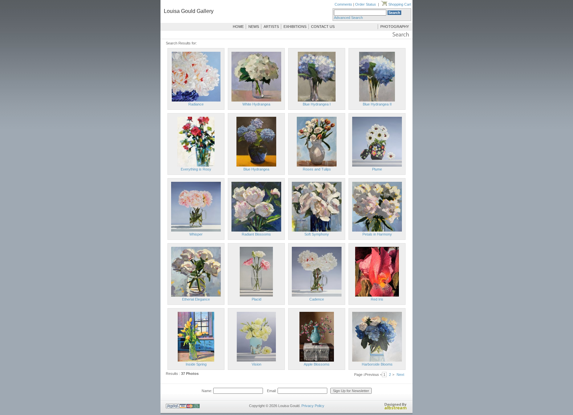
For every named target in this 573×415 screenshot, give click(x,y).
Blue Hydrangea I (317, 104)
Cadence (316, 299)
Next (400, 375)
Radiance (196, 104)
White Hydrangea (256, 104)
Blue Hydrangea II (377, 104)
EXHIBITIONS (295, 27)
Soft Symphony (316, 234)
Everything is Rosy (196, 169)
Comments (343, 4)
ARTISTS (271, 27)
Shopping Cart (399, 4)
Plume (377, 169)
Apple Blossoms (317, 364)
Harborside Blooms (377, 364)
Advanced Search (348, 18)
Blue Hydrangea (256, 169)
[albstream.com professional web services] (395, 408)
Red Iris (377, 299)
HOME (238, 27)
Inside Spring (196, 364)
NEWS (253, 27)
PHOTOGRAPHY (394, 27)
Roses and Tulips (317, 169)
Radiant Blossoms (256, 234)
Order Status (365, 4)
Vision (256, 364)
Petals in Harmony (377, 234)
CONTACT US (323, 27)
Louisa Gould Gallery (189, 11)
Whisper (196, 234)
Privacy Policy (312, 406)
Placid (256, 299)
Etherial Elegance (196, 299)
